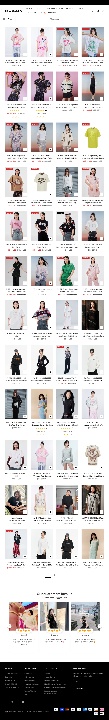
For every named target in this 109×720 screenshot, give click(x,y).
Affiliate (47, 673)
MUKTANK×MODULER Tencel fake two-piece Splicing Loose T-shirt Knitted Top (67, 475)
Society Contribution (51, 680)
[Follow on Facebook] (6, 702)
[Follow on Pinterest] (17, 702)
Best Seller (8, 677)
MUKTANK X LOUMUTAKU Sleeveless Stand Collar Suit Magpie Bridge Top (41, 424)
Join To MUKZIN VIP (12, 687)
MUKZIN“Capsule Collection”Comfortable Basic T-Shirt (67, 519)
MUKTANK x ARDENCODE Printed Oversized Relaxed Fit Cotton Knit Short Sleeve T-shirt (16, 379)
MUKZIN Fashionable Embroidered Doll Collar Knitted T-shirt (67, 246)
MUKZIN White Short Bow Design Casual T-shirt (93, 246)
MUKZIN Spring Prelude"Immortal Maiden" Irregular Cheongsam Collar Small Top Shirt (92, 424)
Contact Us (28, 673)
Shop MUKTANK (11, 684)
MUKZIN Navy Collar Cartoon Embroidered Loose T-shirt (42, 335)
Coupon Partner (49, 677)
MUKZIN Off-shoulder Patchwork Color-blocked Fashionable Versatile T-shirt (93, 106)
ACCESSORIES (32, 13)
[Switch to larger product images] (4, 19)
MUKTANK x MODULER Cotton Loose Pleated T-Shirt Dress (67, 335)
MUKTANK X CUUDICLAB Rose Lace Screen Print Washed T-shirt (93, 519)
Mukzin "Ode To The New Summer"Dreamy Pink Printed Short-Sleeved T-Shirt (41, 61)
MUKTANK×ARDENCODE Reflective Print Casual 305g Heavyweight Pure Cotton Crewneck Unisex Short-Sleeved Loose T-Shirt (42, 564)
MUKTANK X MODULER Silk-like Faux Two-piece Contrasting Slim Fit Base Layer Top (16, 424)
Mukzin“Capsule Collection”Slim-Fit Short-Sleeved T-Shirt (16, 519)
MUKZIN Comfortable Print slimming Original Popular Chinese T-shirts (16, 106)
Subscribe (79, 688)
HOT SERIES (52, 9)
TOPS (61, 9)
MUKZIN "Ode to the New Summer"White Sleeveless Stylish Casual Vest (42, 519)
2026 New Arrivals (11, 673)
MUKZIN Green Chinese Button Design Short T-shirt (67, 290)
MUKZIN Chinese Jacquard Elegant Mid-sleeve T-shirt (92, 290)
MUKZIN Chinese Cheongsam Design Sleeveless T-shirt (92, 201)
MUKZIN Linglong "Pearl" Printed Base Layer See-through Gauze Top (67, 379)
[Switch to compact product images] (11, 19)
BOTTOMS (79, 9)
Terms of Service (30, 691)
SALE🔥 (43, 13)
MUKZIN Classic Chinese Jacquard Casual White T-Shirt (41, 157)
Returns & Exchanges (31, 684)
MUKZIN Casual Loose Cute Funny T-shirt (41, 246)
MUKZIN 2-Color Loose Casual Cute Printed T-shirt (67, 61)
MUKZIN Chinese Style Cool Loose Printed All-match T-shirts (42, 106)
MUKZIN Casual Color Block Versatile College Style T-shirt (67, 157)
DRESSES (69, 9)
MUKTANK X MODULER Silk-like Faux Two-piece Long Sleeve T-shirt (67, 201)
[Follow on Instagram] (12, 702)
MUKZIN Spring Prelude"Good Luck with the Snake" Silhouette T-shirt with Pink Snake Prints (16, 61)
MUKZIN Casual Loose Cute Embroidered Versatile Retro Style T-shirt (16, 201)
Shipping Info (29, 677)
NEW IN (29, 9)
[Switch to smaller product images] (8, 19)
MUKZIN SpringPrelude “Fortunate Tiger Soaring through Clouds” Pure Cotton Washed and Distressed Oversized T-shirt (42, 475)
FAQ (25, 694)
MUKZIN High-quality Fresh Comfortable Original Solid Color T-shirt (93, 157)
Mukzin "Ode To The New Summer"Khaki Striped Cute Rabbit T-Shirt (93, 475)
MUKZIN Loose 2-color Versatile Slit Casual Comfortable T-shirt (93, 61)
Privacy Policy (29, 687)
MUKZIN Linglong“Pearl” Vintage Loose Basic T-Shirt (16, 564)
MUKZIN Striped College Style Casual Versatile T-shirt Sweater (67, 106)
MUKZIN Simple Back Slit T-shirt (16, 335)
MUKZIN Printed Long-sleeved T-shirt (41, 290)
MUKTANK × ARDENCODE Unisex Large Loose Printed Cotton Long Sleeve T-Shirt (92, 379)
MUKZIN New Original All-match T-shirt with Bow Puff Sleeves (16, 157)
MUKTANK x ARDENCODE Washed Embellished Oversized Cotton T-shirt (67, 564)
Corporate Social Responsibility (55, 687)
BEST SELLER (39, 9)
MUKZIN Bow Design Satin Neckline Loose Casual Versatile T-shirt (42, 201)
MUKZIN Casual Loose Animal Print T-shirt (16, 246)
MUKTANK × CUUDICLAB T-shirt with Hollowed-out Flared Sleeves (67, 424)
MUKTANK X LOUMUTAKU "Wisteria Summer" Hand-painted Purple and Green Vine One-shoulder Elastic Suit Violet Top (93, 564)
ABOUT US (52, 13)
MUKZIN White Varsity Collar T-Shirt (16, 475)
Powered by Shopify (43, 711)
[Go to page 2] (61, 575)
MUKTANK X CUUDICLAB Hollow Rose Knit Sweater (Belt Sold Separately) (92, 335)
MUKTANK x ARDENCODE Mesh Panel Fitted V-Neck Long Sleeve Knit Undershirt (42, 379)
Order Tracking (29, 680)
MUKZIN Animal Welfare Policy (55, 684)
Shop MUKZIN (10, 680)
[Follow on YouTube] (23, 702)
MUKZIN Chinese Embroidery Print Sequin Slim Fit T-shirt (16, 290)
